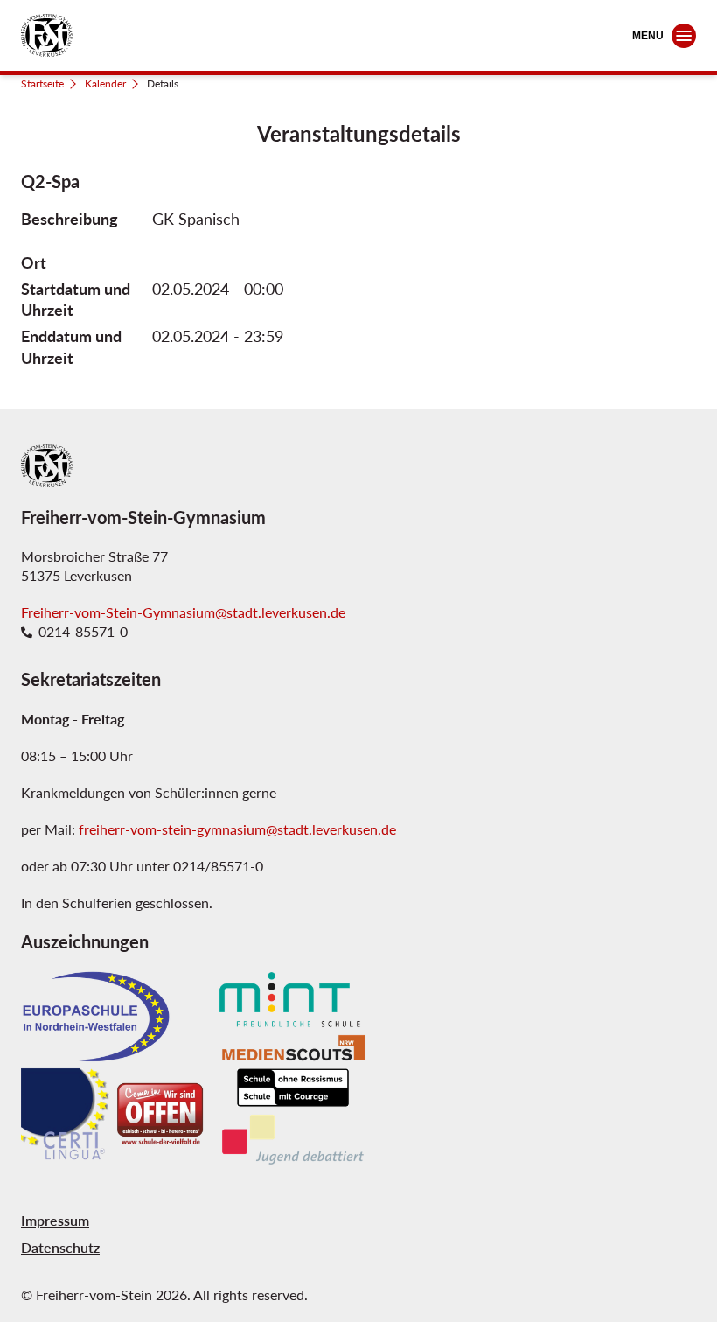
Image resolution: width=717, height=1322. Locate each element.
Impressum (55, 1220)
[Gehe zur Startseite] (47, 35)
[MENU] (684, 36)
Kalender (105, 83)
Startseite (42, 83)
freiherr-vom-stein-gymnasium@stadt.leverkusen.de (237, 829)
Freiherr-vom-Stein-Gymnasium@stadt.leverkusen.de (183, 612)
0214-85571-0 (83, 631)
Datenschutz (60, 1247)
